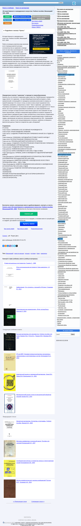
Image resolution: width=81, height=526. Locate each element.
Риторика (61, 109)
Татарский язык (62, 173)
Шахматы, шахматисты (65, 287)
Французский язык (63, 158)
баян (38, 253)
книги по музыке (19, 253)
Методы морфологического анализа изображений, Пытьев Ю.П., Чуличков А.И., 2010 (33, 481)
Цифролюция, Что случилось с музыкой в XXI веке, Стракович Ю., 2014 (34, 288)
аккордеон (44, 253)
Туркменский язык (63, 216)
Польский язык (62, 193)
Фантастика (61, 298)
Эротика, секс (62, 307)
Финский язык (62, 208)
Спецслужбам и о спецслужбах (67, 293)
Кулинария (61, 313)
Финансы (61, 229)
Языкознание (62, 210)
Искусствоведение (63, 94)
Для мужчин (61, 304)
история (33, 253)
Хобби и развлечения (64, 244)
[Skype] (14, 246)
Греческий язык (62, 189)
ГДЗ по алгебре (62, 11)
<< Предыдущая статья (20, 501)
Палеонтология (62, 134)
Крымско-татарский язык (65, 179)
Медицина (61, 291)
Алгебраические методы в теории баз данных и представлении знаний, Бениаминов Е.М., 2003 (35, 461)
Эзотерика (61, 240)
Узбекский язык (62, 175)
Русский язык (62, 78)
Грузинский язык (63, 212)
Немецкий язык (62, 162)
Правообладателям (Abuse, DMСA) (37, 26)
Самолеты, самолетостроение (67, 255)
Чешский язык (62, 196)
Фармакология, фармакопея (66, 248)
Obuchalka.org (8, 522)
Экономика (61, 227)
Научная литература (64, 147)
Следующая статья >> (37, 501)
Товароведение (62, 237)
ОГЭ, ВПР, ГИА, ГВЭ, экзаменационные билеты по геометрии (66, 33)
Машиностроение (63, 279)
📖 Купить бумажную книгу (22, 16)
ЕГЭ (58, 62)
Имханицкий (9, 253)
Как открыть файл (37, 21)
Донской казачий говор (65, 202)
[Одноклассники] (6, 246)
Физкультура (61, 124)
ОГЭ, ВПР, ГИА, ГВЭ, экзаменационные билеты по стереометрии (66, 44)
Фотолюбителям (63, 242)
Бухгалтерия (62, 231)
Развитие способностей (65, 285)
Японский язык (62, 200)
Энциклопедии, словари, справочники (68, 317)
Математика (61, 76)
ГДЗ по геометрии (63, 14)
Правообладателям (36, 228)
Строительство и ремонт (65, 261)
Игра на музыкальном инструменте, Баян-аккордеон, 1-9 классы (33, 268)
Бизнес (60, 233)
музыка (27, 253)
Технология (61, 95)
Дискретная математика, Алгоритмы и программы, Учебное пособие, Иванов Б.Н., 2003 (33, 422)
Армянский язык (63, 172)
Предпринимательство (65, 235)
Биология (61, 88)
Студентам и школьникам (65, 141)
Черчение (61, 115)
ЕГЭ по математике (63, 18)
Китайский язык (62, 206)
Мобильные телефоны (64, 259)
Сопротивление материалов (66, 152)
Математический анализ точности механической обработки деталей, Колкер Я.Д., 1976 (33, 395)
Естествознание (63, 138)
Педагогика (61, 99)
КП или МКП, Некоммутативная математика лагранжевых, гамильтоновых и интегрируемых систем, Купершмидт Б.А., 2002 (33, 356)
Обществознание (63, 132)
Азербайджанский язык (65, 181)
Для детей (61, 92)
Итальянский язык (63, 164)
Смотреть (7, 23)
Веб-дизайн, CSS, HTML (65, 302)
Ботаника (61, 105)
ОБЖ (59, 111)
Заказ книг (61, 275)
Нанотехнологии (63, 250)
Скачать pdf (29, 214)
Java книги (61, 277)
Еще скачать (7, 19)
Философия (61, 118)
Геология (61, 273)
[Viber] (10, 246)
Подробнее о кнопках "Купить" (15, 30)
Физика (60, 82)
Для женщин (62, 281)
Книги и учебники (62, 71)
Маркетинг (61, 225)
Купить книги (28, 224)
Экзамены (60, 64)
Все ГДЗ (59, 60)
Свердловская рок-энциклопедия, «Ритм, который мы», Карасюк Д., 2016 (32, 310)
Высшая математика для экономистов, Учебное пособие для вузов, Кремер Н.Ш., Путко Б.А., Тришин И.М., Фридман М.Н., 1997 (34, 336)
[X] (17, 246)
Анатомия (61, 103)
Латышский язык (63, 191)
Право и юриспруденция (65, 120)
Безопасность (62, 311)
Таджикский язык (63, 219)
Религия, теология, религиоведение (68, 130)
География (61, 136)
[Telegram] (12, 246)
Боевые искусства (63, 315)
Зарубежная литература (65, 139)
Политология (62, 90)
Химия (60, 86)
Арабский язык (62, 183)
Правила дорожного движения (67, 101)
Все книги (60, 319)
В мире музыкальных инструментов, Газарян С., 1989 (20, 263)
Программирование (64, 289)
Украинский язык (63, 168)
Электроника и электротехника (67, 246)
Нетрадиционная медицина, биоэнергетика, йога (66, 295)
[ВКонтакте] (3, 246)
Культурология (62, 143)
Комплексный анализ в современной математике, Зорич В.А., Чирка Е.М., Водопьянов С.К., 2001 (34, 375)
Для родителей (62, 145)
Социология (61, 97)
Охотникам (61, 257)
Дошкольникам (62, 72)
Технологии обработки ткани (66, 263)
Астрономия (61, 122)
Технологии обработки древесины (68, 268)
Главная (59, 55)
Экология (61, 128)
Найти (59, 323)
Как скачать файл (9, 228)
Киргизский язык (63, 214)
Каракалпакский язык (64, 217)
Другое (59, 321)
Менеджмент (62, 223)
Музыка (60, 126)
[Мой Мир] (8, 246)
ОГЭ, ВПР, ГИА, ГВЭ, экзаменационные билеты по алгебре (66, 28)
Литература (61, 80)
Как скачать (35, 23)
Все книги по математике (65, 9)
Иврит (60, 204)
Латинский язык (62, 166)
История (60, 113)
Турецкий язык (62, 185)
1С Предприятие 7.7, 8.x (65, 300)
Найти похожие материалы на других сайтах (41, 17)
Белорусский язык (63, 170)
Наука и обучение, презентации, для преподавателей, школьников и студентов (68, 67)
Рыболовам (61, 306)
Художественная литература (66, 107)
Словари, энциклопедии (65, 309)
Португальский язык (64, 194)
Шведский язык (62, 198)
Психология (61, 116)
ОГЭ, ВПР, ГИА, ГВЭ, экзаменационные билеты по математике (66, 39)
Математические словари (65, 21)
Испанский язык (63, 160)
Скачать (7, 16)
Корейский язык (62, 177)
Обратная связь (62, 325)
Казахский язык (62, 187)
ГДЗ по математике (63, 16)
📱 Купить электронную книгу (22, 19)
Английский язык (63, 156)
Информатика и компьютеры (66, 84)
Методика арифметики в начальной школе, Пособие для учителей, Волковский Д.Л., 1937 (32, 442)
